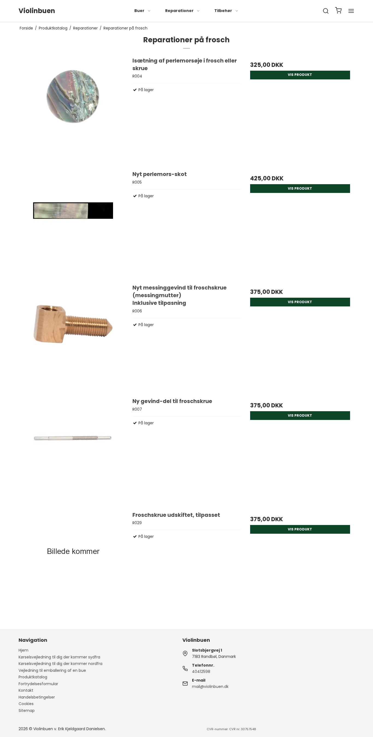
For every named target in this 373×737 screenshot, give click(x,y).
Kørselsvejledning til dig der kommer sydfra (59, 657)
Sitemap (27, 710)
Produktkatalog (33, 677)
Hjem (23, 650)
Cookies (26, 703)
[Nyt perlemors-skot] (73, 225)
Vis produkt (300, 74)
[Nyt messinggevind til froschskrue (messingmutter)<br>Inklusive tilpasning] (73, 338)
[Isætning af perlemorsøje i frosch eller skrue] (73, 111)
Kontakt (26, 690)
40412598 (201, 671)
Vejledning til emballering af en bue (52, 670)
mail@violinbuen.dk (210, 686)
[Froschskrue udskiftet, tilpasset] (73, 565)
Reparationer (179, 10)
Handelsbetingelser (37, 697)
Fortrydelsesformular (38, 684)
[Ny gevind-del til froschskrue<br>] (73, 452)
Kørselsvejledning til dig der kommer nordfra (60, 663)
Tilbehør (223, 10)
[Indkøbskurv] (338, 11)
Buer (139, 10)
